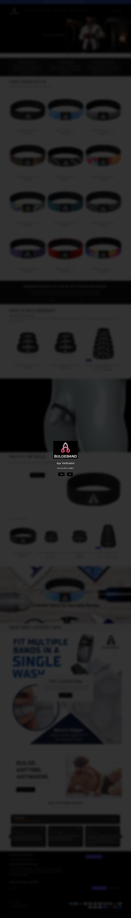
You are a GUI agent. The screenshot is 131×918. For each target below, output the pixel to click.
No (70, 474)
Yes (61, 474)
